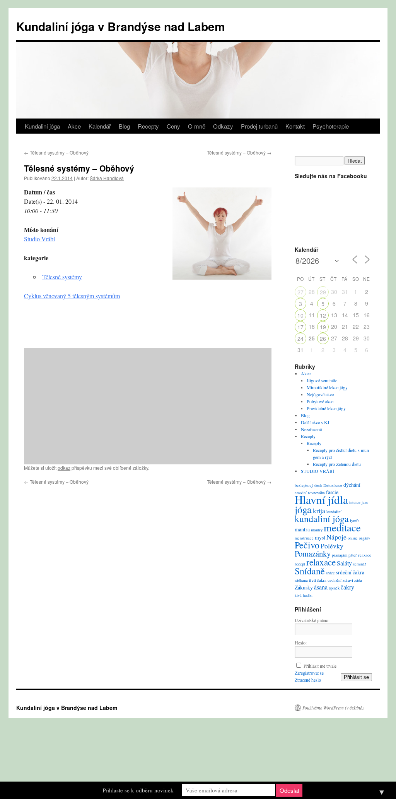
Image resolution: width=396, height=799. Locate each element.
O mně (196, 126)
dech (318, 485)
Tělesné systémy (62, 277)
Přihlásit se (356, 677)
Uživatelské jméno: (312, 620)
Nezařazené (311, 429)
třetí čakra (317, 580)
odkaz (64, 467)
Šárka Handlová (107, 178)
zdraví (348, 580)
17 (300, 327)
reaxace (364, 555)
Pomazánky (313, 553)
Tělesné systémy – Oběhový (56, 152)
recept (300, 564)
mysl (320, 537)
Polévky (332, 545)
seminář (359, 564)
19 (323, 327)
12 (323, 315)
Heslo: (301, 642)
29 (323, 292)
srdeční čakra (350, 572)
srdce (330, 573)
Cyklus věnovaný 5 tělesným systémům (72, 296)
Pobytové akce (320, 401)
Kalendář (100, 126)
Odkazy (223, 126)
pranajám (339, 555)
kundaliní (333, 511)
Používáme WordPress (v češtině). (333, 707)
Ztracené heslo (308, 680)
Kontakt (295, 126)
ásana (321, 587)
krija (319, 510)
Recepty (148, 126)
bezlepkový (304, 485)
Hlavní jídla (321, 499)
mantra (302, 529)
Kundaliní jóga (42, 126)
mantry (317, 530)
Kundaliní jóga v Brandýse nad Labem (120, 26)
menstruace (304, 538)
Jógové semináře (322, 380)
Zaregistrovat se (309, 673)
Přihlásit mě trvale (320, 666)
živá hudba (303, 595)
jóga (303, 509)
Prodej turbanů (259, 126)
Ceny (173, 126)
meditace (342, 527)
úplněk (334, 588)
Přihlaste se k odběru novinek (138, 790)
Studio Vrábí (39, 239)
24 (300, 338)
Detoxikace (332, 485)
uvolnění (334, 580)
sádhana (301, 580)
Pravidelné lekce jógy (326, 408)
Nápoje (336, 536)
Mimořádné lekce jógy (327, 387)
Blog (124, 126)
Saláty (344, 563)
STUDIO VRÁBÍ (317, 471)
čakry (347, 587)
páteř (352, 555)
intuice (354, 502)
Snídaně (310, 571)
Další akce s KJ (315, 422)
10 (300, 315)
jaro (365, 502)
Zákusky (304, 587)
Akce (74, 126)
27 (300, 292)
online (353, 538)
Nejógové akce (320, 394)
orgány (364, 538)
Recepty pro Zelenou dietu (337, 464)
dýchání (351, 484)
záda (358, 580)
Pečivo (307, 545)
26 (323, 338)
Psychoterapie (330, 126)
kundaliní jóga (322, 518)
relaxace (321, 562)
